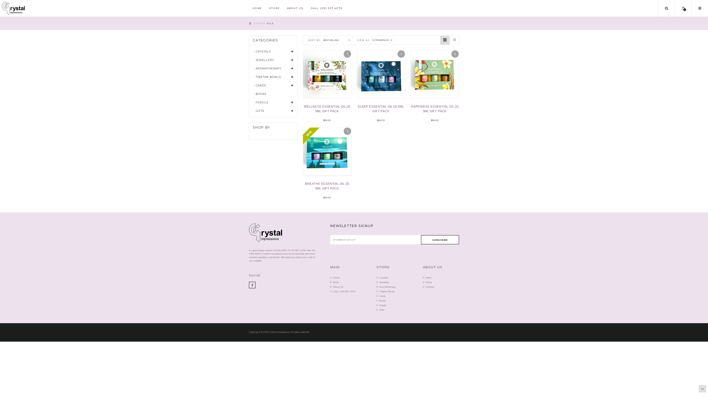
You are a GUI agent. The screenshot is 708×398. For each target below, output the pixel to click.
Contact (430, 286)
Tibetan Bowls (387, 291)
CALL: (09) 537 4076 (344, 291)
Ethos (429, 282)
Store (336, 282)
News (428, 277)
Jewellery (384, 282)
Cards (382, 296)
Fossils (382, 305)
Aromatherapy (387, 286)
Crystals (383, 277)
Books (261, 94)
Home (258, 23)
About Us (338, 286)
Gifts (381, 309)
